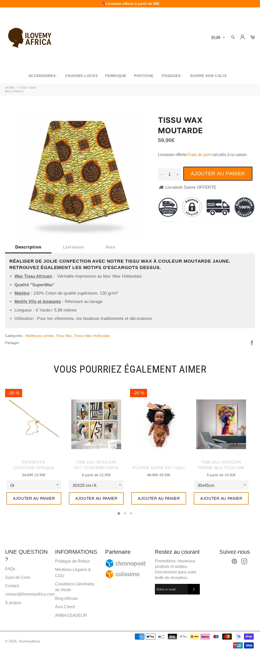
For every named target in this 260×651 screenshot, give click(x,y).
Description (28, 247)
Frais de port (199, 154)
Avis (110, 247)
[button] (119, 513)
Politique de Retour (72, 561)
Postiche (144, 76)
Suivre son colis (208, 76)
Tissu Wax (64, 336)
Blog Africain (66, 598)
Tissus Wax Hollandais (92, 336)
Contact (12, 586)
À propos (13, 603)
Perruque (115, 76)
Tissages (171, 76)
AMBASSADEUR (71, 615)
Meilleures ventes (40, 336)
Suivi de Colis (17, 577)
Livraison (73, 247)
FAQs (10, 569)
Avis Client (65, 607)
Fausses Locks (82, 76)
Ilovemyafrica (29, 641)
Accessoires (42, 76)
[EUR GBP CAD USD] (218, 38)
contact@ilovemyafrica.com (30, 594)
